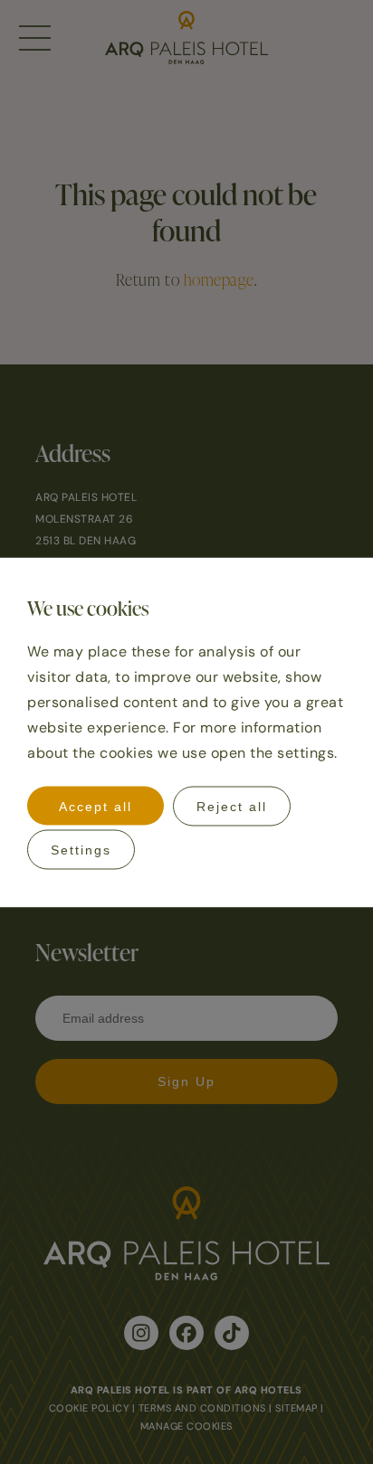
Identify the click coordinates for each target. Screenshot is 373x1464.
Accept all (95, 805)
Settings (81, 849)
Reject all (231, 805)
